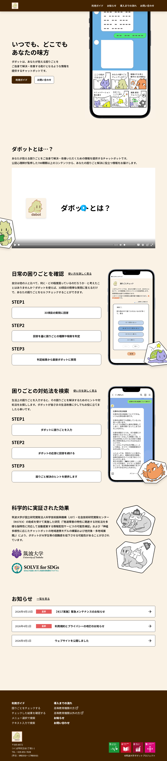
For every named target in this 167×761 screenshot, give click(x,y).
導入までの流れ (128, 5)
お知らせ (111, 5)
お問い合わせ (147, 5)
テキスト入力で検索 (23, 723)
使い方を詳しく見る (80, 273)
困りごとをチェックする (26, 708)
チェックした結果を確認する (29, 713)
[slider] (65, 245)
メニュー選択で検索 (23, 718)
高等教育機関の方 (64, 708)
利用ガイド (97, 5)
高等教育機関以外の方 (67, 713)
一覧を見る (43, 599)
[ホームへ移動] (15, 5)
